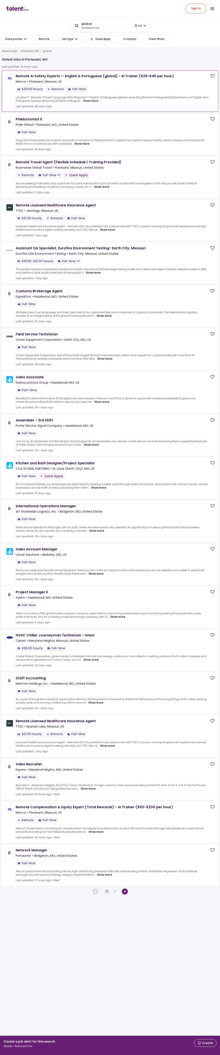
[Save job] (212, 76)
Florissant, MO (30, 51)
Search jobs (9, 51)
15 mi (138, 26)
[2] (125, 892)
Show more (90, 101)
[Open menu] (212, 8)
